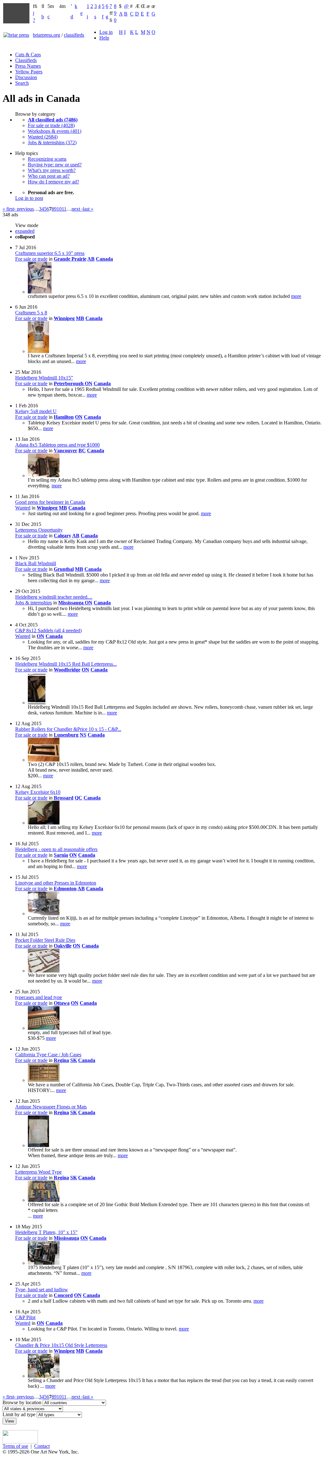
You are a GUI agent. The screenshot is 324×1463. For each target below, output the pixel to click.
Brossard (63, 797)
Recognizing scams (47, 159)
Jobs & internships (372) (52, 142)
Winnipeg (64, 318)
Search (22, 83)
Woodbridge (67, 669)
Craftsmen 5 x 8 (31, 312)
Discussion (26, 77)
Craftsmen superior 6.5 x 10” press (49, 253)
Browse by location (22, 1402)
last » (88, 209)
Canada (104, 259)
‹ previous (24, 209)
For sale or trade (31, 259)
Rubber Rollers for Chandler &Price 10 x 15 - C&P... (68, 729)
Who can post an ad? (49, 176)
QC (78, 797)
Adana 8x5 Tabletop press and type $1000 (57, 445)
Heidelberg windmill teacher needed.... (53, 597)
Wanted (22, 507)
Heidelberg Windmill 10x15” (44, 377)
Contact (42, 1446)
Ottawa (62, 1003)
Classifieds (26, 60)
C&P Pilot (25, 1317)
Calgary (62, 535)
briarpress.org (46, 35)
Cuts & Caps (28, 54)
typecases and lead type (38, 997)
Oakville (63, 945)
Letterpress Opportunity (39, 530)
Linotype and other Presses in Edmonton (55, 883)
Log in (106, 32)
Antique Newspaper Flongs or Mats (51, 1106)
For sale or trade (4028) (51, 125)
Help (104, 37)
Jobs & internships (33, 602)
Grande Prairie (70, 259)
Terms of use (15, 1446)
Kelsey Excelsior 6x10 (37, 792)
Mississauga (71, 602)
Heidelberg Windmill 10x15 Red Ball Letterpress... (66, 664)
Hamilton (64, 417)
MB (80, 318)
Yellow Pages (28, 71)
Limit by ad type (19, 1414)
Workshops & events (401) (54, 131)
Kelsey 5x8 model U (36, 411)
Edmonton (65, 888)
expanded (24, 231)
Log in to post (29, 198)
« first (8, 209)
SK (73, 1060)
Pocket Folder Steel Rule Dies (45, 940)
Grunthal (64, 569)
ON (88, 383)
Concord (63, 1295)
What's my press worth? (52, 170)
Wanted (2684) (43, 136)
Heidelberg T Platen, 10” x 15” (46, 1232)
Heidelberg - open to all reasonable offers (56, 849)
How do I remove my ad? (53, 181)
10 (59, 209)
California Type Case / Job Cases (48, 1054)
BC (82, 450)
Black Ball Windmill (35, 563)
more (296, 296)
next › (77, 209)
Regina (61, 1060)
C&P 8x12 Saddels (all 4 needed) (48, 630)
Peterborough (69, 383)
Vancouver (65, 450)
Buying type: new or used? (55, 164)
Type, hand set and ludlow (41, 1289)
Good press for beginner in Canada (50, 502)
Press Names (28, 66)
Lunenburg (66, 735)
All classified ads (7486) (53, 119)
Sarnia (61, 855)
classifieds (74, 35)
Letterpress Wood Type (38, 1172)
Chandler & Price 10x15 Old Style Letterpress (61, 1345)
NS (83, 735)
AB (91, 259)
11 (64, 209)
